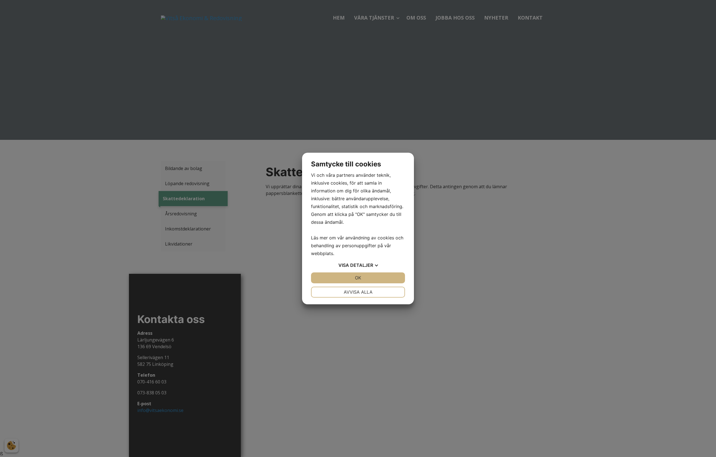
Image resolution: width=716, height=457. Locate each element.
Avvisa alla (358, 292)
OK (358, 278)
